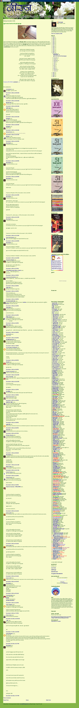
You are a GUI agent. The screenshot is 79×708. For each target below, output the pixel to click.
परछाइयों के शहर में (55, 388)
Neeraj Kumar (9, 132)
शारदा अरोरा (8, 429)
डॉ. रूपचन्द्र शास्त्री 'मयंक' (10, 301)
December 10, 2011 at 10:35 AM (13, 618)
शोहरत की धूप (55, 427)
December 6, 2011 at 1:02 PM (12, 389)
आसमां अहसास (55, 418)
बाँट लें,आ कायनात (56, 453)
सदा (6, 94)
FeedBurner (65, 583)
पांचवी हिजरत (55, 470)
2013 (54, 50)
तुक (53, 535)
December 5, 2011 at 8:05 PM (12, 360)
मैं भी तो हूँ (54, 403)
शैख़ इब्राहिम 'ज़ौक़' (56, 525)
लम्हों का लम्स (55, 399)
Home (27, 700)
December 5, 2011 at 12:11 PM (12, 217)
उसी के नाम (55, 502)
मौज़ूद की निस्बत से (56, 544)
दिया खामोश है (54, 372)
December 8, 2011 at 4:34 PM (12, 484)
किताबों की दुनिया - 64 (56, 54)
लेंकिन (55, 451)
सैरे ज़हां (53, 378)
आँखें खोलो (55, 463)
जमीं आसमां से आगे (56, 441)
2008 (54, 75)
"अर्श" (7, 620)
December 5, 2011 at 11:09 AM (12, 130)
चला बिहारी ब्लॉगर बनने (10, 339)
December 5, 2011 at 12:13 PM (12, 235)
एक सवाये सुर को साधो (56, 407)
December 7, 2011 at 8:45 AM (12, 452)
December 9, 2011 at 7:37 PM (12, 613)
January (55, 70)
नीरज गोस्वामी (8, 143)
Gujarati (58, 616)
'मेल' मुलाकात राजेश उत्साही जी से (57, 573)
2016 (54, 46)
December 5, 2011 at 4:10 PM (12, 305)
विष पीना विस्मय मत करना (57, 509)
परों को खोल (55, 457)
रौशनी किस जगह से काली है (57, 438)
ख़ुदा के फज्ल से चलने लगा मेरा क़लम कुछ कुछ (59, 56)
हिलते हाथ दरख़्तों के (56, 540)
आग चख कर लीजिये (56, 390)
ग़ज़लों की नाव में (55, 473)
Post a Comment (7, 697)
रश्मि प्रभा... (8, 136)
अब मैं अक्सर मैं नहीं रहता (57, 513)
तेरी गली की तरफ (55, 389)
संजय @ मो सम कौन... (10, 376)
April (54, 66)
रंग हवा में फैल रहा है (56, 490)
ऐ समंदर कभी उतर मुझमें (56, 326)
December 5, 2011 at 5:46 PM (12, 332)
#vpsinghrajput (9, 595)
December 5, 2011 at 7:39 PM (12, 345)
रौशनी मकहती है (55, 396)
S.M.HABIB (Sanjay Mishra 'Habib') (13, 270)
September (55, 60)
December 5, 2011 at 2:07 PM (12, 268)
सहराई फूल (54, 409)
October (55, 59)
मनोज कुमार (8, 118)
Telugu (52, 617)
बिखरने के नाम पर (56, 421)
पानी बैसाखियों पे (55, 497)
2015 (54, 47)
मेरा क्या (54, 331)
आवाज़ (53, 307)
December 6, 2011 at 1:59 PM (12, 394)
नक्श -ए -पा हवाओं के (56, 430)
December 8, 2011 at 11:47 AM (12, 470)
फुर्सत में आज (55, 412)
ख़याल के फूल (55, 402)
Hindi (67, 617)
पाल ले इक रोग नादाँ (56, 435)
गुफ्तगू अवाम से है (55, 440)
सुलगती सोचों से (55, 417)
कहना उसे (54, 504)
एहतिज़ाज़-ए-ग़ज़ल (56, 486)
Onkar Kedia (9, 615)
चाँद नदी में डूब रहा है (56, 415)
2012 (54, 51)
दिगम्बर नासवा (8, 325)
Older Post (48, 700)
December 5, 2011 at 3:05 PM (12, 285)
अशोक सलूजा (8, 108)
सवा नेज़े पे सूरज (55, 541)
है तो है (54, 425)
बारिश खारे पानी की (55, 379)
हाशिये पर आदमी (55, 556)
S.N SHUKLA (9, 89)
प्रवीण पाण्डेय (8, 287)
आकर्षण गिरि (8, 424)
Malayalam (63, 617)
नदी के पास (54, 420)
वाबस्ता (54, 439)
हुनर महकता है (55, 433)
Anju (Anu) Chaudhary (11, 277)
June (54, 64)
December (55, 53)
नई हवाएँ (54, 559)
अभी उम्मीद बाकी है (56, 468)
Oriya (65, 616)
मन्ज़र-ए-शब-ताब (55, 522)
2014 (54, 48)
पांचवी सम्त (55, 469)
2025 (54, 37)
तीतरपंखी (54, 449)
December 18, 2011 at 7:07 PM (12, 695)
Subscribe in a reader (56, 621)
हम (53, 462)
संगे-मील (54, 426)
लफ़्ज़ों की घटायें (55, 437)
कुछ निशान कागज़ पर (56, 550)
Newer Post (6, 700)
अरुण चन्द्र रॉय (8, 334)
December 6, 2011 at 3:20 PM (12, 400)
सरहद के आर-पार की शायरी (58, 533)
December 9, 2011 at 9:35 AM (12, 581)
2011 (54, 52)
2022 (54, 39)
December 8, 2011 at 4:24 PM (12, 475)
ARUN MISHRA (9, 633)
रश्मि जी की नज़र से (54, 571)
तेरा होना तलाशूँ (55, 520)
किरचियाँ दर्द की (55, 551)
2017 (54, 44)
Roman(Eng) (54, 616)
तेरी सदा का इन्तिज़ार (56, 536)
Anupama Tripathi (10, 259)
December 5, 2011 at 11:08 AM (12, 124)
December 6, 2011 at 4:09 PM (12, 422)
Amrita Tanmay (9, 472)
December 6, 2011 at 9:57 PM (12, 433)
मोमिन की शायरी (55, 524)
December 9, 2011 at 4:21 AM (12, 510)
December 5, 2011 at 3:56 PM (12, 299)
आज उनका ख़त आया (56, 552)
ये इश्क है (54, 530)
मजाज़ (54, 531)
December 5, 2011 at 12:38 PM (12, 240)
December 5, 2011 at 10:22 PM (12, 374)
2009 (54, 73)
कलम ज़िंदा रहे (55, 489)
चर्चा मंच (24, 302)
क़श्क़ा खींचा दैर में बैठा (56, 539)
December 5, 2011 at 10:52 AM (12, 116)
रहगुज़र (53, 381)
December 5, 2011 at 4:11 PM (12, 315)
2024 (54, 38)
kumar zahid (8, 512)
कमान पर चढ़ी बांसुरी (56, 447)
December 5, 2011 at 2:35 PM (12, 275)
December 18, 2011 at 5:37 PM (12, 643)
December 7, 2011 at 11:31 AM (12, 464)
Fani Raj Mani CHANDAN (11, 347)
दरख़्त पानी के (54, 373)
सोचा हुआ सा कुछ (56, 422)
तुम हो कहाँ (55, 523)
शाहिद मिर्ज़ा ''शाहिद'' (9, 402)
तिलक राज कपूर (8, 466)
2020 (54, 42)
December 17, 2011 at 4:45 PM (12, 631)
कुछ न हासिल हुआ (55, 383)
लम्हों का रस (55, 542)
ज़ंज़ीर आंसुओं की (56, 471)
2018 (54, 43)
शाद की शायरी (55, 505)
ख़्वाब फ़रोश (55, 527)
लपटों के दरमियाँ (55, 374)
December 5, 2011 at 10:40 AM (12, 100)
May (54, 65)
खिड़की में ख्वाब (55, 424)
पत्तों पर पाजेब (55, 393)
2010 (54, 72)
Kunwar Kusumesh (10, 371)
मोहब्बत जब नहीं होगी (56, 545)
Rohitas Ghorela (9, 435)
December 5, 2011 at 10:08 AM (12, 92)
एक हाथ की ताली (56, 442)
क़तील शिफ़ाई (55, 521)
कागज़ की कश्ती (55, 543)
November (55, 57)
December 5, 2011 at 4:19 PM (12, 323)
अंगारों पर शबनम (55, 401)
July (54, 63)
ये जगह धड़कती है (56, 432)
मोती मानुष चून (55, 436)
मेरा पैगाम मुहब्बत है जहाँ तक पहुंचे (58, 528)
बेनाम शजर (55, 465)
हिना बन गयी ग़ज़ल (56, 387)
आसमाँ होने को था (55, 384)
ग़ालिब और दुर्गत (55, 546)
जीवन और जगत (8, 102)
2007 (54, 76)
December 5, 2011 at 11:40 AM (12, 134)
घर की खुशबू (55, 466)
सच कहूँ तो (54, 371)
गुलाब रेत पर (55, 554)
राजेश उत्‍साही (8, 307)
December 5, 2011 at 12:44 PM (12, 257)
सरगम (54, 529)
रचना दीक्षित (8, 391)
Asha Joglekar (9, 604)
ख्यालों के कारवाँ (55, 464)
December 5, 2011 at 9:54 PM (12, 369)
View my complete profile (56, 33)
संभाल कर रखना (56, 423)
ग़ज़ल (53, 305)
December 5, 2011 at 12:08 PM (12, 160)
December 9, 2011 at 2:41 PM (12, 602)
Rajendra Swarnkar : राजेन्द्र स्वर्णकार (13, 486)
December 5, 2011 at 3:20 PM (12, 291)
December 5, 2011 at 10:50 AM (12, 106)
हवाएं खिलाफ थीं (55, 414)
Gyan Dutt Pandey (10, 237)
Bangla (62, 616)
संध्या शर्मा (7, 362)
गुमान (55, 450)
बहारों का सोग (55, 553)
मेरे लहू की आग (54, 382)
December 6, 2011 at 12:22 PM (12, 381)
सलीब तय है (55, 455)
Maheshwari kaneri (10, 396)
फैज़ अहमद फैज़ (55, 519)
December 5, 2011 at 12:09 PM (12, 176)
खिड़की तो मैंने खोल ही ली (57, 494)
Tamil (56, 617)
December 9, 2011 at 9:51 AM (12, 593)
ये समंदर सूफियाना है (56, 404)
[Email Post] (19, 81)
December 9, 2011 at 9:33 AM (12, 543)
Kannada (59, 617)
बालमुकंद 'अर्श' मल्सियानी (57, 493)
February (55, 69)
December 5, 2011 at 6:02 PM (12, 337)
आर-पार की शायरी (59, 547)
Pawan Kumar (9, 477)
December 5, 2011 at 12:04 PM (12, 141)
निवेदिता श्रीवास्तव (9, 317)
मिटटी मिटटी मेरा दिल (56, 467)
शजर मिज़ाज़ (55, 448)
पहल (53, 411)
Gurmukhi (69, 616)
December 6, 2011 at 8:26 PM (12, 427)
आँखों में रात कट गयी (56, 555)
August (55, 61)
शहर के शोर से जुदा (56, 454)
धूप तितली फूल (55, 400)
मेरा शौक (7, 597)
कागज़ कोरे (54, 413)
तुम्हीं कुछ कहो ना (55, 334)
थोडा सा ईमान (55, 397)
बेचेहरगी (54, 446)
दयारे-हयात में (55, 487)
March (54, 68)
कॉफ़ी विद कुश (53, 569)
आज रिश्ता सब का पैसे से (10, 600)
